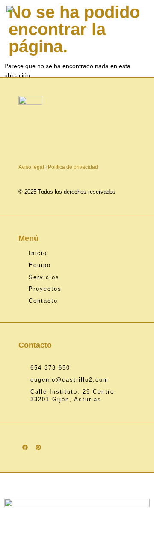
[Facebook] (25, 447)
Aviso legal (31, 167)
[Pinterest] (38, 447)
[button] (147, 9)
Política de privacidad (73, 167)
